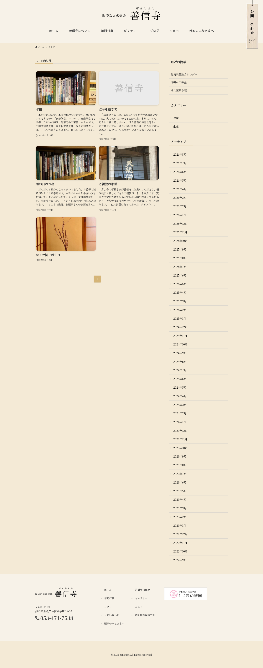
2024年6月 (179, 379)
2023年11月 (180, 439)
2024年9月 (179, 353)
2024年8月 (179, 362)
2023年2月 (179, 517)
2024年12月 (180, 327)
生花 (176, 126)
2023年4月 (179, 499)
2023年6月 (179, 482)
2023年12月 (180, 430)
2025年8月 (179, 258)
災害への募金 (179, 82)
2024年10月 (180, 344)
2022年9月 (179, 560)
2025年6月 (179, 275)
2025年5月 (179, 284)
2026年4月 (179, 189)
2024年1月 (179, 422)
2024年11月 (180, 336)
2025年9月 (179, 249)
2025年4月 (179, 292)
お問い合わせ (111, 615)
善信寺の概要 (142, 590)
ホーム (108, 590)
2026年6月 (179, 172)
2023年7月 (179, 474)
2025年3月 (179, 301)
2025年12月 (180, 223)
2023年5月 (179, 491)
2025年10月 (180, 241)
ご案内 (138, 606)
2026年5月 (179, 180)
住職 (176, 118)
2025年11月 (180, 232)
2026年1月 (179, 215)
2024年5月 (179, 387)
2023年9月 (179, 456)
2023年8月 (179, 465)
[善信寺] (131, 14)
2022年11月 (180, 543)
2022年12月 (180, 534)
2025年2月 (179, 310)
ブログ (108, 606)
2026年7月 (179, 163)
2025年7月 (179, 267)
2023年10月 (180, 448)
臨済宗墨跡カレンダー (184, 74)
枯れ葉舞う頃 (179, 90)
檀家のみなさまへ (114, 623)
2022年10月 (180, 551)
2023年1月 (179, 525)
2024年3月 (179, 405)
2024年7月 (179, 370)
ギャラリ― (141, 598)
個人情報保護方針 (145, 615)
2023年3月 (179, 508)
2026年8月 (179, 154)
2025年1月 (179, 318)
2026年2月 (179, 206)
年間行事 (109, 598)
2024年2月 (179, 413)
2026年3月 (179, 197)
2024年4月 (179, 396)
